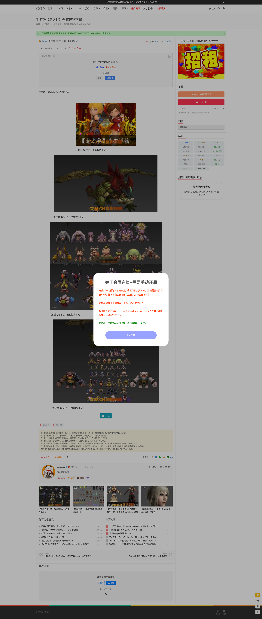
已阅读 (131, 335)
